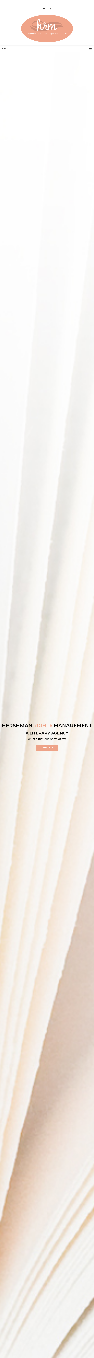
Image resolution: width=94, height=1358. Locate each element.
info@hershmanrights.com (34, 3)
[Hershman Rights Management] (47, 28)
